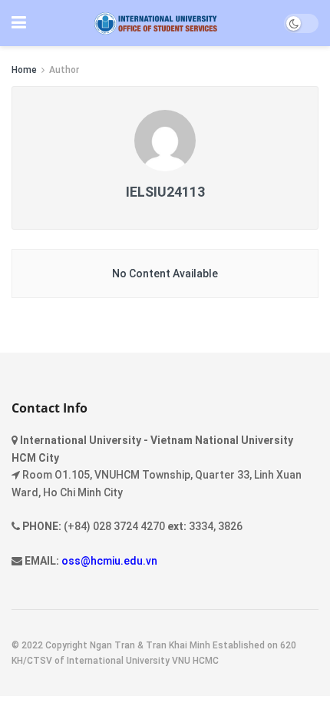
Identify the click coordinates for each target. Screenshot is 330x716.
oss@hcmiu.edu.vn (109, 561)
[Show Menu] (19, 23)
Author (64, 70)
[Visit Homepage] (155, 23)
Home (24, 70)
